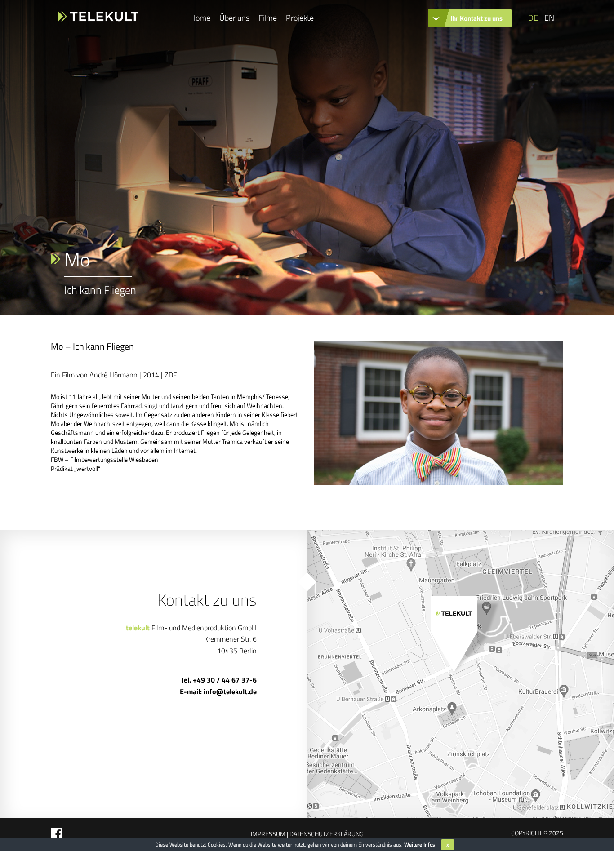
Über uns (234, 18)
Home (200, 18)
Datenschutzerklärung (326, 833)
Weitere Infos (419, 844)
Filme (267, 18)
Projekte (300, 18)
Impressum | (269, 833)
